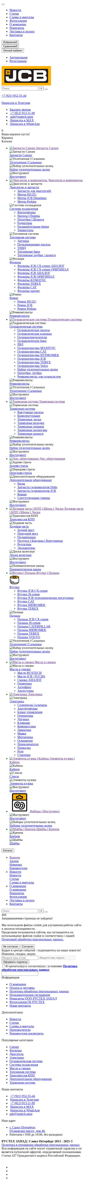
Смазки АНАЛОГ (29, 680)
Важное (14, 857)
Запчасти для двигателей (34, 191)
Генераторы (25, 715)
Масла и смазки (45, 662)
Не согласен (10, 946)
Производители (20, 1029)
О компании (17, 24)
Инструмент (17, 176)
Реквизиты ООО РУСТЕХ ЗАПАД (33, 998)
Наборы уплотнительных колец (30, 825)
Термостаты (25, 230)
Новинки (15, 864)
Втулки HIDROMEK (31, 605)
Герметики (24, 683)
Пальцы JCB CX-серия (32, 619)
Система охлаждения (23, 208)
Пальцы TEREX (28, 633)
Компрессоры (26, 726)
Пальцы (14, 615)
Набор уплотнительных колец (29, 169)
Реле (20, 751)
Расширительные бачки (33, 226)
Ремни (13, 298)
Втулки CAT (25, 601)
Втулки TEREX (28, 608)
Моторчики (25, 737)
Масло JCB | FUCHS (31, 676)
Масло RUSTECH (29, 672)
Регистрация (17, 61)
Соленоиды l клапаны (32, 705)
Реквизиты (16, 28)
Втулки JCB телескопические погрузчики (45, 598)
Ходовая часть (19, 526)
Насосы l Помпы (28, 216)
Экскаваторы (26, 548)
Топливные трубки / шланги (36, 255)
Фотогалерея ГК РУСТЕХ (27, 1002)
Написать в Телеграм (16, 103)
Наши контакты (20, 1005)
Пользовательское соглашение (29, 995)
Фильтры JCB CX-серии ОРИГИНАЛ (43, 269)
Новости (15, 10)
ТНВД (21, 248)
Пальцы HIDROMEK (31, 630)
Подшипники (26, 537)
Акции (14, 861)
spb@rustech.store (21, 116)
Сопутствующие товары (33, 498)
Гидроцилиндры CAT (31, 351)
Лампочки (24, 730)
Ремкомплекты (19, 316)
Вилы (21, 483)
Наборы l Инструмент (44, 811)
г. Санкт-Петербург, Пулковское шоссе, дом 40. (27, 1129)
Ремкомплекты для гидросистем (39, 376)
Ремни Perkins (26, 308)
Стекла (14, 776)
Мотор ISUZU (27, 194)
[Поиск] (46, 89)
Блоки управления (29, 712)
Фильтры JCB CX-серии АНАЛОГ (40, 266)
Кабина (14, 769)
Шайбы (14, 843)
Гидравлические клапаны (34, 333)
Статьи (14, 13)
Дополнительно (12, 1012)
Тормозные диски (29, 419)
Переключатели (28, 744)
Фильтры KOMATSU (31, 280)
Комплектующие (28, 415)
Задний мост (25, 530)
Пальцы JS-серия (28, 623)
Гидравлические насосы (33, 330)
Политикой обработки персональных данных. (33, 939)
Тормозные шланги (30, 433)
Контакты (16, 35)
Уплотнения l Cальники (25, 162)
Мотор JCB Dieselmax (32, 198)
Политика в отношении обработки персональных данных (41, 1145)
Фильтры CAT (27, 287)
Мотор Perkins (26, 201)
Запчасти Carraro (47, 148)
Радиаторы (24, 223)
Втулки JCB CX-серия (32, 590)
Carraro (14, 1047)
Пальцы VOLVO (28, 637)
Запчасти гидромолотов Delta (37, 487)
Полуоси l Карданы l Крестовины (40, 540)
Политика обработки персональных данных (39, 991)
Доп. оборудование (52, 458)
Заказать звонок (20, 109)
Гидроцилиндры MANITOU (36, 348)
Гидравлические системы (64, 319)
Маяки (21, 733)
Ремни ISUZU (26, 301)
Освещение (25, 740)
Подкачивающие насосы (33, 244)
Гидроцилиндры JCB (31, 358)
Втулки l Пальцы (47, 573)
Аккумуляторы (27, 708)
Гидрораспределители (32, 337)
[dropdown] (3, 4)
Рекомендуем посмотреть (26, 1033)
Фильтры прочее (28, 291)
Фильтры (15, 1050)
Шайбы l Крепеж (47, 829)
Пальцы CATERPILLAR (33, 626)
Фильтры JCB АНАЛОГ (33, 273)
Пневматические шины (25, 569)
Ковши (22, 494)
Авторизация (18, 57)
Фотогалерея (18, 20)
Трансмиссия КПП (22, 519)
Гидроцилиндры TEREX (34, 362)
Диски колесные (20, 555)
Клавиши (23, 722)
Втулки (14, 587)
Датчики (23, 241)
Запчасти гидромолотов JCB (36, 490)
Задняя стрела (18, 465)
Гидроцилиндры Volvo (32, 365)
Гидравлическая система (25, 326)
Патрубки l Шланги (30, 219)
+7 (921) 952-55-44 (14, 95)
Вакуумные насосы (30, 412)
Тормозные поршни (30, 426)
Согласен (27, 946)
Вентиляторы (26, 212)
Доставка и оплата (21, 31)
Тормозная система (51, 401)
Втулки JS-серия (28, 594)
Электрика (34, 694)
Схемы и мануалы (21, 17)
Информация (10, 977)
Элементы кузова (21, 783)
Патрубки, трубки (29, 373)
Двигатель (16, 1054)
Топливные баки (28, 251)
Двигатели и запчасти (24, 187)
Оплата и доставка (22, 987)
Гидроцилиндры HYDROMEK (38, 355)
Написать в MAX (21, 120)
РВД (20, 344)
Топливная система (22, 237)
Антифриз (24, 687)
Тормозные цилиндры (32, 430)
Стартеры (23, 755)
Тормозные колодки (30, 423)
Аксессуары (25, 690)
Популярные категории (17, 1040)
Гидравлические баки (31, 341)
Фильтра (15, 262)
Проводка (24, 747)
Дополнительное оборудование (30, 480)
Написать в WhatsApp (24, 124)
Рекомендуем (18, 868)
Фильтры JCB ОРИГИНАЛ (35, 276)
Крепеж (14, 836)
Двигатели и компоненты (65, 180)
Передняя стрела (20, 473)
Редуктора (24, 544)
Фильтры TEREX (29, 283)
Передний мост (27, 533)
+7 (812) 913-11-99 (22, 113)
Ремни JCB (24, 305)
